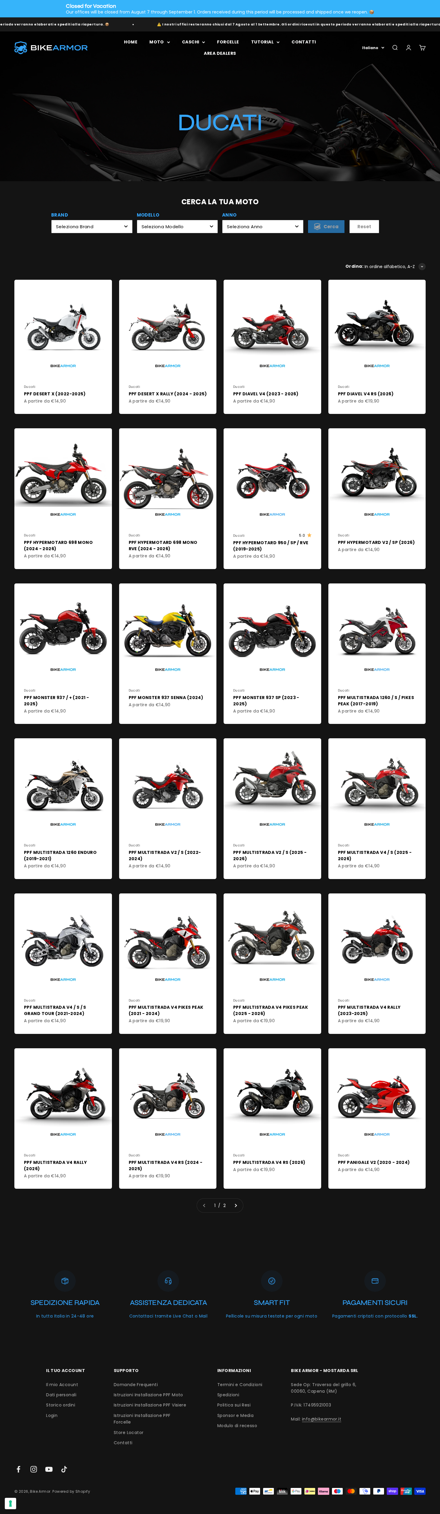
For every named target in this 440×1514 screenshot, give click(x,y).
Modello (148, 215)
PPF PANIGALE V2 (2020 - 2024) (374, 1162)
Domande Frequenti (136, 1385)
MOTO (156, 42)
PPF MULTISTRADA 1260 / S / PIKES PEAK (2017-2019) (376, 701)
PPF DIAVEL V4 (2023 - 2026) (265, 394)
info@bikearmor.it (321, 1419)
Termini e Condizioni (239, 1385)
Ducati (30, 386)
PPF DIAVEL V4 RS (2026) (366, 394)
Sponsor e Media (235, 1415)
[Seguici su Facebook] (18, 1469)
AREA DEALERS (220, 53)
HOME (130, 42)
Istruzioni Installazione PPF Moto (148, 1395)
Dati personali (61, 1395)
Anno (229, 215)
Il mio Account (62, 1385)
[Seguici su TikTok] (64, 1469)
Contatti (123, 1443)
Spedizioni (228, 1395)
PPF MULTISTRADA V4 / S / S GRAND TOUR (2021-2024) (55, 1010)
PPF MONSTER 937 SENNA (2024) (166, 698)
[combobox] (92, 226)
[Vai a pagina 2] (235, 1205)
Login (51, 1415)
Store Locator (128, 1433)
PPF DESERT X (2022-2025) (55, 394)
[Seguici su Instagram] (34, 1469)
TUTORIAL (262, 42)
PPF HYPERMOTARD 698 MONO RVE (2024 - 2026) (163, 545)
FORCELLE (228, 42)
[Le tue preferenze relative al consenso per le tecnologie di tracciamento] (10, 1503)
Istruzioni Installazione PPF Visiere (150, 1405)
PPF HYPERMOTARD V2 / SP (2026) (376, 542)
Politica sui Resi (234, 1405)
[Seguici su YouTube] (49, 1469)
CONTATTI (304, 42)
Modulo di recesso (237, 1426)
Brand (59, 215)
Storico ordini (60, 1405)
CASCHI (190, 42)
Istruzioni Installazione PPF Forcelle (142, 1418)
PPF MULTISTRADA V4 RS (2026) (269, 1162)
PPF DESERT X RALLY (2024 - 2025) (168, 394)
